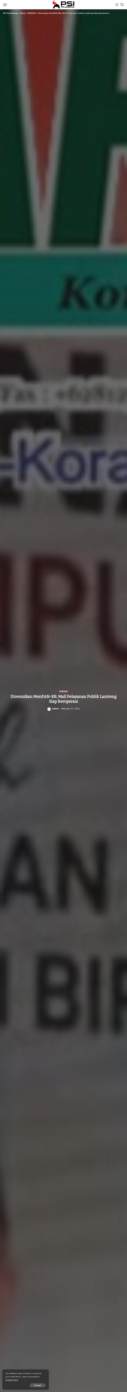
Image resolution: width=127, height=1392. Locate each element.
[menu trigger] (6, 4)
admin (55, 708)
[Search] (122, 4)
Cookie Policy (11, 1380)
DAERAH (63, 691)
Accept (37, 1385)
